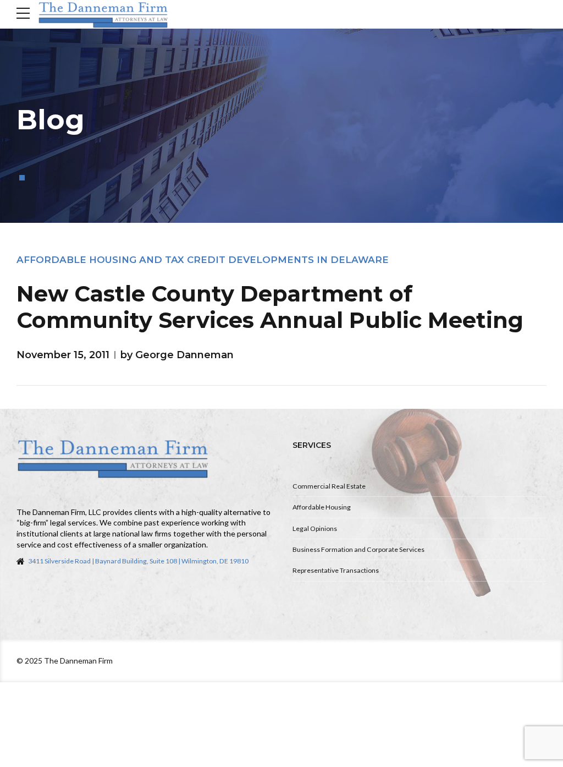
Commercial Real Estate (329, 486)
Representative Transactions (335, 570)
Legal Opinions (314, 528)
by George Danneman (177, 355)
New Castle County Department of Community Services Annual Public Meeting (269, 306)
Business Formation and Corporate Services (358, 549)
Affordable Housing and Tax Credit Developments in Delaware (202, 259)
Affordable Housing (321, 507)
